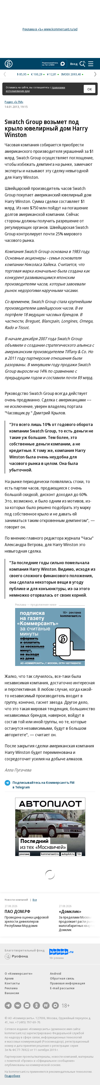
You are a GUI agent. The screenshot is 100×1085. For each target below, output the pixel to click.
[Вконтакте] (17, 1005)
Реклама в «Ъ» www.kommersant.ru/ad (50, 29)
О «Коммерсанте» (19, 973)
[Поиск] (82, 63)
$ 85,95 (22, 74)
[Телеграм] (8, 1005)
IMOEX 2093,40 (71, 74)
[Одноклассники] (36, 1005)
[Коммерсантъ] (9, 64)
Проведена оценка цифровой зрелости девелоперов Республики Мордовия (27, 921)
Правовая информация (67, 983)
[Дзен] (26, 1005)
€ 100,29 (36, 74)
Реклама (11, 988)
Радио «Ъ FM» (14, 102)
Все (35, 899)
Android (55, 973)
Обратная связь (62, 978)
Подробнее (12, 1076)
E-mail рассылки (62, 988)
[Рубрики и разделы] (90, 63)
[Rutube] (46, 1005)
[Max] (55, 1005)
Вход (74, 64)
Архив (9, 978)
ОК (89, 89)
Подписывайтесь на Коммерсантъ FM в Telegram (43, 784)
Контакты (12, 983)
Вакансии (12, 993)
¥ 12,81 (52, 74)
